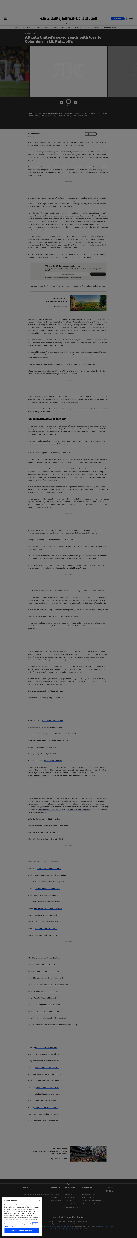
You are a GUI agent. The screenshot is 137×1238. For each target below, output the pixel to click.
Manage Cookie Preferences (22, 1230)
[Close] (39, 1200)
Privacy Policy (9, 1226)
